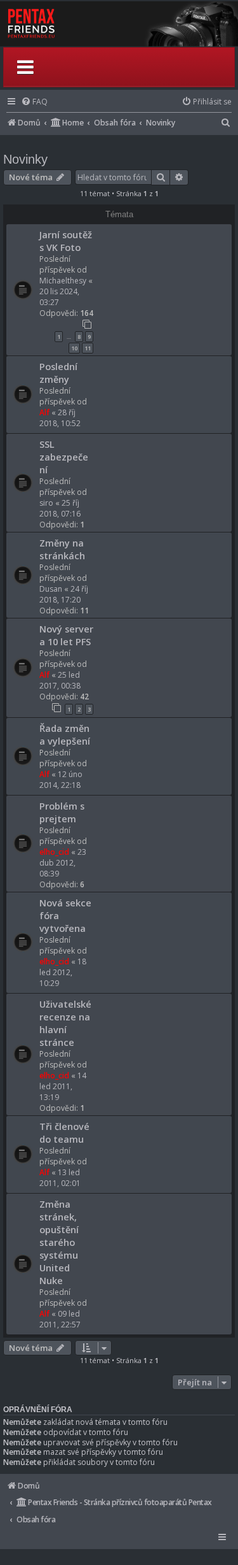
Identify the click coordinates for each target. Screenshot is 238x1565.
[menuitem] (34, 101)
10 (74, 348)
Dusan (50, 588)
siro (46, 502)
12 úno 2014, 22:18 (61, 779)
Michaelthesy (62, 280)
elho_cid (54, 852)
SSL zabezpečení (63, 457)
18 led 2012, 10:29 (62, 972)
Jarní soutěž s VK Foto (65, 241)
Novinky (25, 159)
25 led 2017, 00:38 (60, 680)
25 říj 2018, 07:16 (60, 508)
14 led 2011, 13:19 (62, 1086)
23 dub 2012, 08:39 (62, 863)
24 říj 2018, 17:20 (63, 594)
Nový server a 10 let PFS (66, 635)
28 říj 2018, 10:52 (60, 418)
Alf (44, 412)
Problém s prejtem (61, 812)
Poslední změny (58, 372)
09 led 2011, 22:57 (60, 1319)
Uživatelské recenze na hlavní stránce (65, 1022)
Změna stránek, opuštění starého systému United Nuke (59, 1242)
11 (87, 348)
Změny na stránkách (62, 549)
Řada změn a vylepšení (64, 734)
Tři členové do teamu (64, 1132)
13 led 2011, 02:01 (60, 1178)
